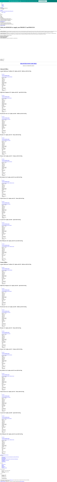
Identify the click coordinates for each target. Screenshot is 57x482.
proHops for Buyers (2, 21)
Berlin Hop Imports (9, 161)
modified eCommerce (3, 481)
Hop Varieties (3, 457)
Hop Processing (4, 458)
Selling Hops (3, 459)
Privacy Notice (4, 464)
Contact (3, 465)
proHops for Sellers (2, 25)
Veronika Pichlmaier (9, 76)
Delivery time (3, 466)
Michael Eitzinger (9, 225)
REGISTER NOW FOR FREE (28, 63)
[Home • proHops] (1, 7)
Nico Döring (8, 140)
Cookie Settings (4, 461)
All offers (1, 10)
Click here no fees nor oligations (5, 75)
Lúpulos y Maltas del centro (10, 246)
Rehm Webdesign (22, 481)
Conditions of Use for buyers (5, 460)
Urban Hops (8, 119)
